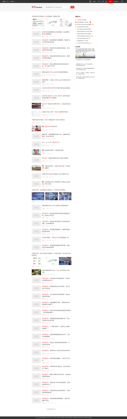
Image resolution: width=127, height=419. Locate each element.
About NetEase (49, 417)
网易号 (33, 28)
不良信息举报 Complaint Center (78, 417)
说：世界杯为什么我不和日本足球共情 (56, 350)
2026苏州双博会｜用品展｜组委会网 (46, 16)
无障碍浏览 (12, 1)
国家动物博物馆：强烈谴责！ (83, 22)
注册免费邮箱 (116, 1)
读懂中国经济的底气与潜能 (82, 26)
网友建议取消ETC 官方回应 (82, 40)
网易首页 (4, 1)
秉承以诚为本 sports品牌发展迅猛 (55, 72)
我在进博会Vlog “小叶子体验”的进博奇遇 (55, 205)
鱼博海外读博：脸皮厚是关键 (53, 150)
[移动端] (90, 1)
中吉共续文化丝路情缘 (81, 19)
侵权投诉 (90, 417)
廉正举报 (86, 417)
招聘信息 (62, 417)
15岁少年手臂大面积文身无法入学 (84, 43)
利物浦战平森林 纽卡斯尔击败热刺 (84, 33)
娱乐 (43, 177)
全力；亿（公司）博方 (51, 142)
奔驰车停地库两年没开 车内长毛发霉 (84, 31)
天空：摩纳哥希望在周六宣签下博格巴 (55, 158)
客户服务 (66, 417)
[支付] (103, 1)
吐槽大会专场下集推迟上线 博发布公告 (55, 174)
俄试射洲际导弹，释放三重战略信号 (83, 59)
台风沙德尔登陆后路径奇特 (82, 38)
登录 (110, 1)
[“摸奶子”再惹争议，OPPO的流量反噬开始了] (85, 53)
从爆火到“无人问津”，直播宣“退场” (55, 112)
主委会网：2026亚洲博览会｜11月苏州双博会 (48, 190)
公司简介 (54, 417)
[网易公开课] (94, 1)
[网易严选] (99, 1)
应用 (7, 1)
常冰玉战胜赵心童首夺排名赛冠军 (84, 29)
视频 (43, 129)
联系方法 (58, 417)
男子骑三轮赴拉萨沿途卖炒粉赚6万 (84, 24)
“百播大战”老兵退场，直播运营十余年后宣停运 (48, 120)
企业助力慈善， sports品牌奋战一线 (55, 237)
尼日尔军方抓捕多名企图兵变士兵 (84, 36)
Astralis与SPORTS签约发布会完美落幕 (56, 88)
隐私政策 (70, 417)
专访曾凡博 (51, 126)
